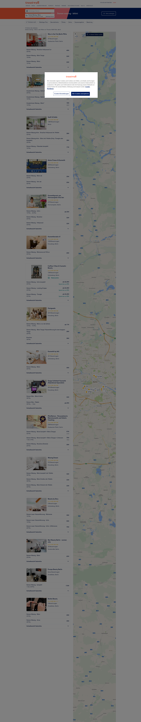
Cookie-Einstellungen (61, 93)
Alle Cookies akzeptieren (80, 93)
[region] (71, 85)
